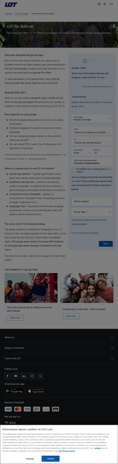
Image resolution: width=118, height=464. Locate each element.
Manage (30, 459)
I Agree (50, 459)
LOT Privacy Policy (67, 451)
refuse (98, 448)
